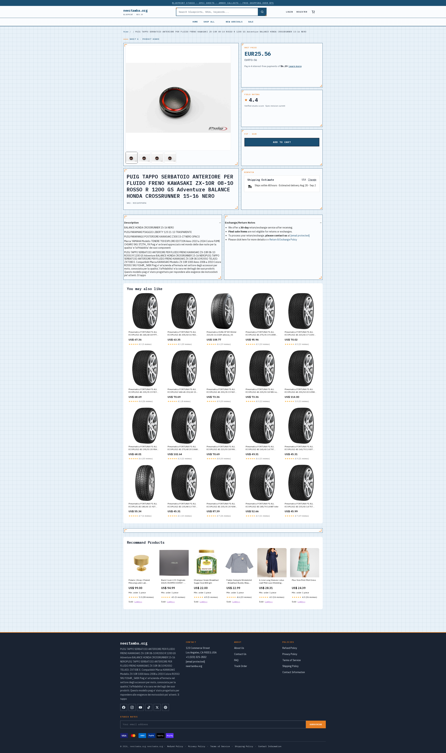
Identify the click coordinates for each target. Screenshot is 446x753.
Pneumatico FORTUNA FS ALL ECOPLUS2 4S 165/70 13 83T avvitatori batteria (299, 448)
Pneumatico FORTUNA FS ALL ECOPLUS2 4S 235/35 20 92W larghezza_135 (221, 505)
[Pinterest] (165, 707)
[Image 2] (144, 158)
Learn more (295, 66)
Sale (251, 21)
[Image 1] (131, 158)
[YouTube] (140, 707)
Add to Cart (282, 142)
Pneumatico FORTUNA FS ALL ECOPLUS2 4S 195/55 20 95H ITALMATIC (143, 448)
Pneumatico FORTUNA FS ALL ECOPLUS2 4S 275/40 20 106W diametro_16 (183, 448)
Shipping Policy (290, 666)
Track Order (240, 666)
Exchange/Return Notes (240, 222)
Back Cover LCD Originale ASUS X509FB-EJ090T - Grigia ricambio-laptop (173, 582)
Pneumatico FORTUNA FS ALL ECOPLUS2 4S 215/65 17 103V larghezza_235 (299, 334)
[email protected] (300, 235)
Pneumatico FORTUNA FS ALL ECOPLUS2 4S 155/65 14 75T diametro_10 (299, 505)
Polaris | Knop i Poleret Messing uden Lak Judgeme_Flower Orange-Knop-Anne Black (141, 582)
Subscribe (316, 724)
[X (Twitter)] (157, 707)
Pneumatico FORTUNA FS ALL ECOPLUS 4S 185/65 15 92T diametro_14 (143, 505)
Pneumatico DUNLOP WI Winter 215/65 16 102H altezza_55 (221, 333)
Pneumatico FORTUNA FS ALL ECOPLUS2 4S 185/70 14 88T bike (262, 505)
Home (195, 21)
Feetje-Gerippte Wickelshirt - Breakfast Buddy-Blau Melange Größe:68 (239, 582)
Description (131, 222)
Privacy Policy (289, 654)
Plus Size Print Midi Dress (304, 580)
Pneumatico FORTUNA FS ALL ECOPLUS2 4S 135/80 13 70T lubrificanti (182, 505)
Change (312, 179)
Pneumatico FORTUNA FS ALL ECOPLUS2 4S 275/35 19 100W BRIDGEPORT (261, 334)
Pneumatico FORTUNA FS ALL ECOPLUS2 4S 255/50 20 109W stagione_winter (300, 391)
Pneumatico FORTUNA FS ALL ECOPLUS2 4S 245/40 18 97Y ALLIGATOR (143, 334)
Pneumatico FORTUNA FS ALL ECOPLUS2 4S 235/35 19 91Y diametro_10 (143, 391)
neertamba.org (135, 11)
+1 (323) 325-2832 (196, 657)
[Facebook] (123, 707)
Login (289, 12)
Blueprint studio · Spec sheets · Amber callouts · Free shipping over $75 (223, 3)
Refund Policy (289, 648)
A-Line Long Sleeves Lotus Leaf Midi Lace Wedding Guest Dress (271, 582)
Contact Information (293, 672)
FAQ (236, 660)
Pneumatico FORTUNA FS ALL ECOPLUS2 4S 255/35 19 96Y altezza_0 (221, 391)
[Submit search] (262, 12)
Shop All (209, 21)
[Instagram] (132, 707)
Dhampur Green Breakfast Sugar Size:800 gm (206, 581)
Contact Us (240, 654)
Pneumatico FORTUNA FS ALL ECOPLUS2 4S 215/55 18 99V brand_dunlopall (221, 448)
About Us (239, 648)
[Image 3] (157, 158)
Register (302, 12)
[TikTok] (148, 707)
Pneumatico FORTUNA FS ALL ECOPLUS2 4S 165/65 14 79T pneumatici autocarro (260, 448)
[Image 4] (170, 158)
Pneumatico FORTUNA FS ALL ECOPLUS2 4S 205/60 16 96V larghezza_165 (182, 334)
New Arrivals (234, 21)
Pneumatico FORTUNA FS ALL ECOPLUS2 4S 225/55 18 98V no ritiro (261, 391)
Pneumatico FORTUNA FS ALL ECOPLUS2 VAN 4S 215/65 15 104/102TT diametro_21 (182, 391)
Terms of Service (291, 660)
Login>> (138, 601)
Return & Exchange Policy (283, 239)
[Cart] (313, 12)
